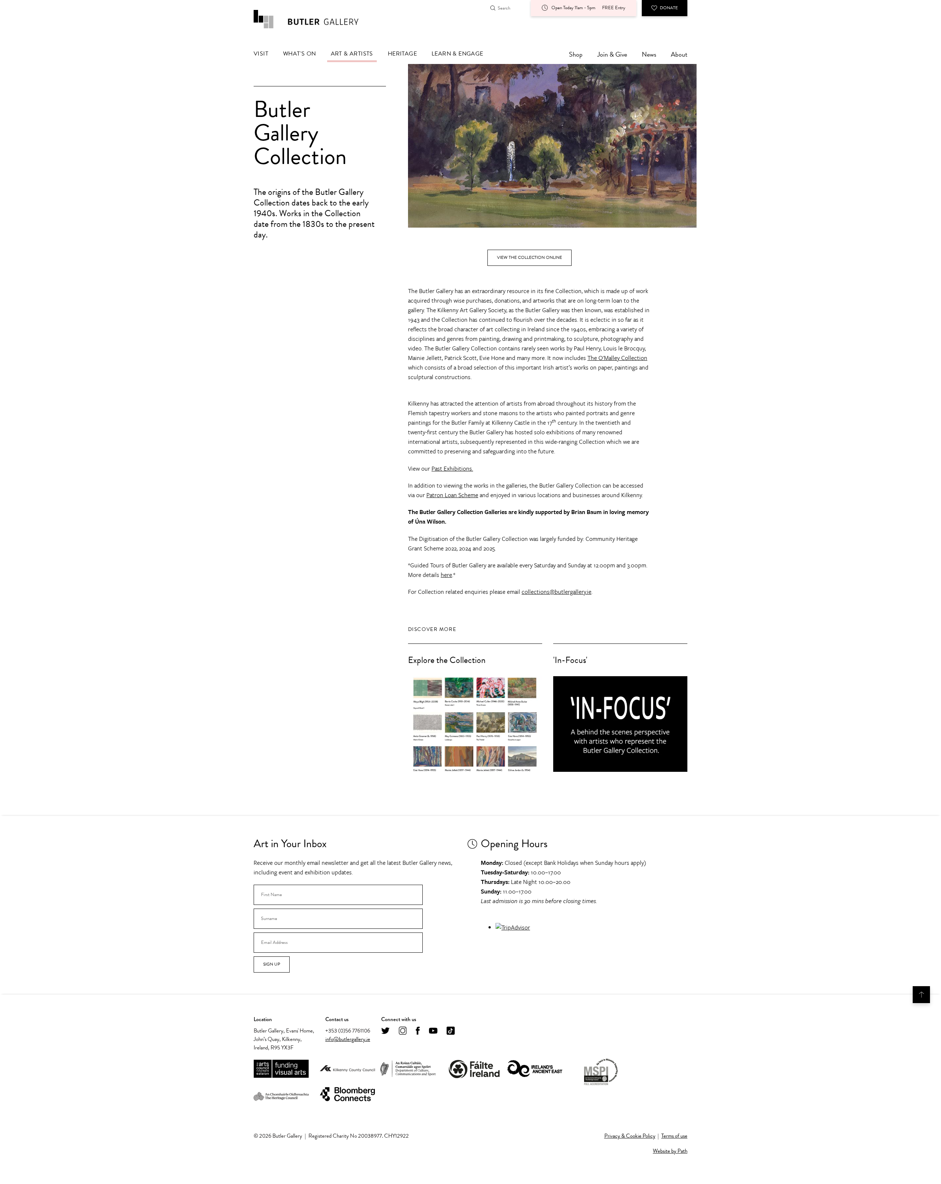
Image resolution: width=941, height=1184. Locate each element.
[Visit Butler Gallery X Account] (385, 1031)
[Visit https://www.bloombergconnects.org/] (347, 1094)
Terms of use (674, 1136)
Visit (261, 53)
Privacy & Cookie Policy (629, 1136)
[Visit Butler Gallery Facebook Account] (418, 1031)
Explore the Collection (447, 660)
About (679, 54)
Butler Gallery (314, 19)
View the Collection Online (529, 257)
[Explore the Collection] (475, 724)
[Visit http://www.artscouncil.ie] (281, 1069)
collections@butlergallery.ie (556, 591)
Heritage (402, 53)
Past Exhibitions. (452, 468)
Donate (669, 7)
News (649, 54)
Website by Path (670, 1151)
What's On (299, 53)
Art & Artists (352, 53)
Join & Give (612, 54)
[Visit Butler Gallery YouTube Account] (433, 1031)
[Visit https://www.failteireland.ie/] (474, 1069)
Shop (576, 54)
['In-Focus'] (620, 724)
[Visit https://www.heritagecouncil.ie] (281, 1094)
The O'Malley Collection (617, 357)
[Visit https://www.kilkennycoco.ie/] (347, 1069)
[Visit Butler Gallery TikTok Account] (451, 1031)
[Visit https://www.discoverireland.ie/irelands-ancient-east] (534, 1069)
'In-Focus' (570, 660)
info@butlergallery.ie (347, 1039)
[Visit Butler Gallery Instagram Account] (403, 1031)
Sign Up (271, 964)
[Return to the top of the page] (921, 994)
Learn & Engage (457, 53)
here (446, 574)
